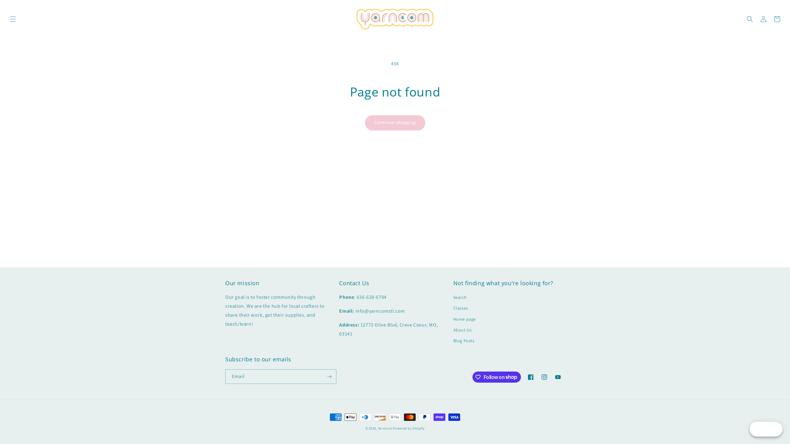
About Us (462, 330)
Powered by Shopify (409, 428)
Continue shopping (395, 122)
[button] (13, 19)
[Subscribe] (329, 376)
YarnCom (385, 428)
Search (460, 297)
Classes (460, 308)
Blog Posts (464, 341)
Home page (464, 319)
